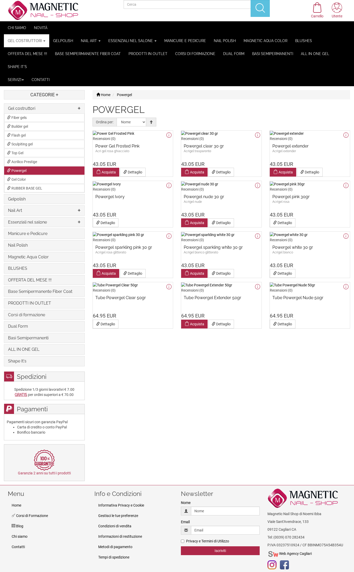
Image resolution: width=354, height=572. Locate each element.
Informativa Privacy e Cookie (121, 505)
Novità (40, 28)
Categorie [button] (44, 94)
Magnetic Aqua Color (265, 41)
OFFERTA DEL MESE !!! (27, 54)
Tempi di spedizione (113, 557)
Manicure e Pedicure (185, 41)
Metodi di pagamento (115, 547)
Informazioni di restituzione (120, 536)
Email (185, 522)
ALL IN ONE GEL (315, 54)
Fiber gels (19, 118)
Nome (185, 503)
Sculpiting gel (22, 144)
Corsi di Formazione (31, 516)
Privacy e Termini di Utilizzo (207, 541)
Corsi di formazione (195, 54)
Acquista (108, 172)
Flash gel (18, 135)
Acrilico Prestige (24, 162)
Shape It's (17, 67)
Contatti (40, 80)
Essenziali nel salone (131, 41)
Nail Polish (225, 41)
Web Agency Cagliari (295, 553)
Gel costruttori (25, 41)
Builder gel (19, 126)
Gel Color (18, 179)
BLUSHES (303, 41)
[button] (337, 10)
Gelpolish (63, 41)
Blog (19, 526)
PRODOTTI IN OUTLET (148, 54)
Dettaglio (134, 172)
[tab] (44, 108)
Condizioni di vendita (114, 526)
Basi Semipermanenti (272, 54)
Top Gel (17, 153)
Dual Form (233, 54)
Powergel (18, 171)
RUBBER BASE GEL (26, 188)
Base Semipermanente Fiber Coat (88, 54)
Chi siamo (17, 28)
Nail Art (89, 41)
